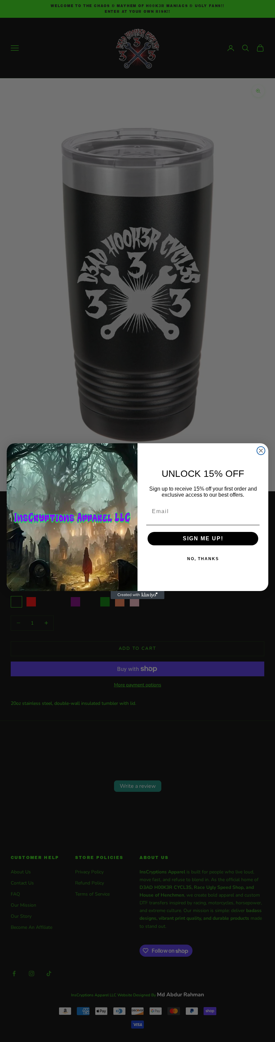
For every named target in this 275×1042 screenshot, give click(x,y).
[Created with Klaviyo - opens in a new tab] (137, 595)
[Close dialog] (261, 451)
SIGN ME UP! (203, 538)
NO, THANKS (203, 558)
